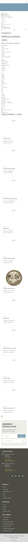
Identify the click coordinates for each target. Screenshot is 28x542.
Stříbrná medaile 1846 (9, 168)
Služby (4, 493)
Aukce (4, 487)
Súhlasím (14, 539)
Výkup (4, 495)
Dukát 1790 (6, 318)
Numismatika (5, 489)
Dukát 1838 (6, 228)
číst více (3, 19)
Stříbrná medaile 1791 (9, 408)
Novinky (4, 506)
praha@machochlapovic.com (10, 470)
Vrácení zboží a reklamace (8, 524)
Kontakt (4, 508)
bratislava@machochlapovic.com (11, 460)
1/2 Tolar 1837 (6, 378)
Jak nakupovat (5, 519)
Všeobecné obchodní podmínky (9, 528)
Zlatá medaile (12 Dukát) (9, 348)
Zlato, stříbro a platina (7, 491)
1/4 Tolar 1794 (6, 138)
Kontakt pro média (6, 511)
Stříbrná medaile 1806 (9, 258)
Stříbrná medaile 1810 (9, 288)
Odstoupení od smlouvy (7, 530)
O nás (4, 504)
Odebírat (21, 436)
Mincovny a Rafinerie (7, 498)
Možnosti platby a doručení (8, 521)
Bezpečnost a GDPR (7, 526)
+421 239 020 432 (8, 459)
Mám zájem (11, 17)
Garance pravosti (6, 517)
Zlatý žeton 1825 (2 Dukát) (10, 198)
